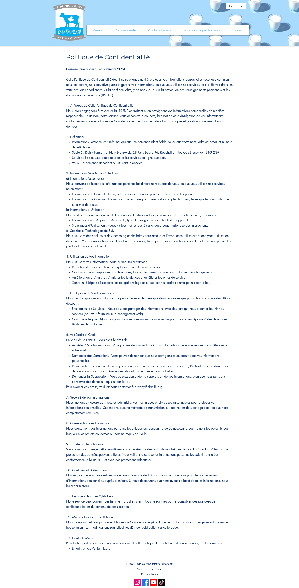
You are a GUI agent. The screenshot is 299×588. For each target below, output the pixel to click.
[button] (125, 30)
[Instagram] (137, 582)
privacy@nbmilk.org (148, 387)
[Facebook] (145, 582)
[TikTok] (161, 582)
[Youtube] (153, 582)
